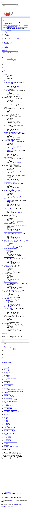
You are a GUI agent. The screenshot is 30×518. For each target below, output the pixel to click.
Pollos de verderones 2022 (10, 215)
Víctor (8, 325)
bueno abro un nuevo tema (10, 248)
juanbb (18, 229)
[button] (4, 57)
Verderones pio (7, 97)
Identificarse (10, 28)
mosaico (9, 90)
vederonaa (8, 241)
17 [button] (4, 70)
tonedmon (8, 142)
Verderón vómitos (8, 81)
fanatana (9, 158)
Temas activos (7, 43)
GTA (18, 497)
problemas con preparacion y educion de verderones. (16, 240)
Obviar (2, 2)
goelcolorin (19, 204)
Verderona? (6, 173)
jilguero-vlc (9, 225)
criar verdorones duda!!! (9, 182)
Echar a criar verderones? (10, 123)
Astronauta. (9, 208)
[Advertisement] (23, 14)
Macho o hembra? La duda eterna (12, 207)
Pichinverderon (9, 82)
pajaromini (8, 99)
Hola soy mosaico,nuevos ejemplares (13, 232)
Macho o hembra (8, 157)
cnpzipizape (19, 112)
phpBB (11, 500)
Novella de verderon (9, 140)
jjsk (6, 291)
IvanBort (9, 200)
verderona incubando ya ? (10, 115)
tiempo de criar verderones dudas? (12, 190)
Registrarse (16, 28)
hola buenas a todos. (9, 257)
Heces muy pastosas (8, 273)
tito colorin (19, 221)
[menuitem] (9, 30)
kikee (18, 86)
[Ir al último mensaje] (20, 86)
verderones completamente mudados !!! (13, 132)
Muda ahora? (7, 298)
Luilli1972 (9, 308)
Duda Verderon (7, 198)
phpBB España (17, 504)
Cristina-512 (10, 283)
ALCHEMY (20, 295)
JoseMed (9, 150)
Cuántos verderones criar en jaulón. (12, 265)
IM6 (18, 279)
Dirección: (14, 338)
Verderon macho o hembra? (10, 282)
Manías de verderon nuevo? (10, 315)
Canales (19, 270)
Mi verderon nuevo (8, 89)
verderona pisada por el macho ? (11, 165)
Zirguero (9, 275)
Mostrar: (4, 336)
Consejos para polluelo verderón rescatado (14, 290)
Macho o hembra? (8, 323)
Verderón (4, 47)
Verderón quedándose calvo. (10, 148)
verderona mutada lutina (9, 223)
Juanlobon (8, 266)
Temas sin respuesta (8, 42)
